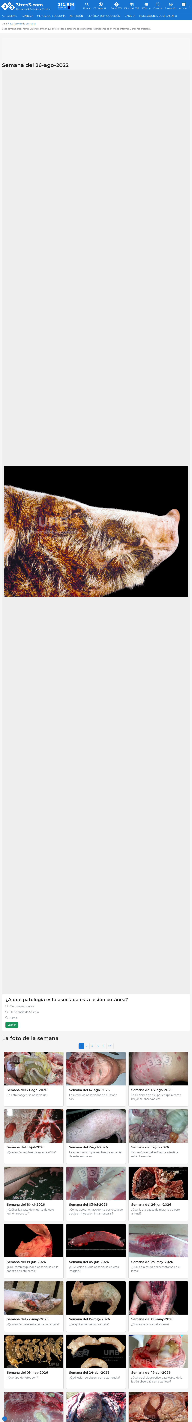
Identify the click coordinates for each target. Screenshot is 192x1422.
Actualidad (9, 15)
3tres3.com (29, 5)
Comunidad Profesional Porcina (33, 9)
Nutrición (76, 15)
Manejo (129, 15)
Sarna (13, 1018)
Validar (12, 1025)
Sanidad (27, 15)
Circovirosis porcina (22, 1006)
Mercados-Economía (51, 15)
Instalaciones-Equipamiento (158, 15)
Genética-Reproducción (103, 15)
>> (109, 1046)
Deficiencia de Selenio (24, 1012)
